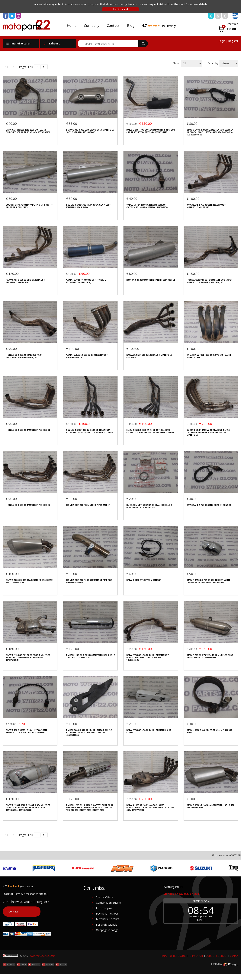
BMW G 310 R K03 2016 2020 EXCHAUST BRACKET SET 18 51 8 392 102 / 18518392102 (28, 131)
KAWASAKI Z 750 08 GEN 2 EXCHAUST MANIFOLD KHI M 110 (206, 206)
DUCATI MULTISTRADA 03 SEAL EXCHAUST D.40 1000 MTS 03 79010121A (149, 506)
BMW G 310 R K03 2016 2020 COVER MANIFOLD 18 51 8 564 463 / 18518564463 (90, 131)
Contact (113, 25)
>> (44, 67)
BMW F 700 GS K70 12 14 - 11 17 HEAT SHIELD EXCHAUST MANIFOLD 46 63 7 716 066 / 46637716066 (89, 732)
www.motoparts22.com (42, 955)
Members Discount (107, 919)
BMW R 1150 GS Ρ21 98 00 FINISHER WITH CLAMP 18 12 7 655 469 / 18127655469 (208, 581)
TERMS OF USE (195, 955)
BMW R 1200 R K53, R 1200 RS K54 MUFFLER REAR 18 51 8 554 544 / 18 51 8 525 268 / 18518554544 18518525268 (28, 807)
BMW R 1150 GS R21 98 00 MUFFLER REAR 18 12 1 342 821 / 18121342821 (90, 656)
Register (233, 41)
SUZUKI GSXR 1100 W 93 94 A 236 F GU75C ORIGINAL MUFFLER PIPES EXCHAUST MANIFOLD (208, 432)
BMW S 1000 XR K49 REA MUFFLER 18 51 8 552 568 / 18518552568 (29, 581)
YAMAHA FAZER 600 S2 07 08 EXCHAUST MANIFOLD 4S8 (87, 356)
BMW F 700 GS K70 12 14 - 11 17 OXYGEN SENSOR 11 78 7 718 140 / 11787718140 (26, 731)
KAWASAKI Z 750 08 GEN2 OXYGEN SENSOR (209, 505)
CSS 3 (23, 964)
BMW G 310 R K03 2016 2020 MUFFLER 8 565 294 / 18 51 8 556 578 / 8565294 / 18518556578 (150, 131)
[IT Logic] (230, 964)
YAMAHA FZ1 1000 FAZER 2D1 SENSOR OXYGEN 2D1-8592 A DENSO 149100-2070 (146, 206)
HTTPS (63, 964)
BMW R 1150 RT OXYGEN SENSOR (143, 580)
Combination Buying (108, 902)
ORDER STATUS (178, 955)
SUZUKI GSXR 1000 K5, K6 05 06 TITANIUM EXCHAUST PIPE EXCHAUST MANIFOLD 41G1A (90, 431)
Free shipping (104, 908)
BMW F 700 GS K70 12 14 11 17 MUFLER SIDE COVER (148, 731)
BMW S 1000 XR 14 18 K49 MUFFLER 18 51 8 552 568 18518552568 (210, 806)
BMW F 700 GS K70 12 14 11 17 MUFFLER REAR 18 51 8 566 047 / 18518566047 (210, 656)
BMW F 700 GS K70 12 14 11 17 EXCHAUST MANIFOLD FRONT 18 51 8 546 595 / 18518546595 (147, 657)
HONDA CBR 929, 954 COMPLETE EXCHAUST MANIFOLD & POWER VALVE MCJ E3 (210, 281)
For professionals (106, 924)
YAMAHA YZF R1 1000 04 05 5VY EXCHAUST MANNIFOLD (209, 356)
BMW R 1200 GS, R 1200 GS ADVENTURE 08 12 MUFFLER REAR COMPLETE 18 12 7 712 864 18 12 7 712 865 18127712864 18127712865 (89, 807)
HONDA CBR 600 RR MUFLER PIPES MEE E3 (28, 505)
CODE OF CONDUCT (216, 955)
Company (91, 25)
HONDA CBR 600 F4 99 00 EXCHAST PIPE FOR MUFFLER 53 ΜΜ (89, 581)
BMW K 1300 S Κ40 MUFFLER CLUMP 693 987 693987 (209, 731)
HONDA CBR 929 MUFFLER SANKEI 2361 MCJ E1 (150, 280)
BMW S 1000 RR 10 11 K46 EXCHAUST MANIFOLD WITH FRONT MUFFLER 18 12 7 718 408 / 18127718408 (150, 807)
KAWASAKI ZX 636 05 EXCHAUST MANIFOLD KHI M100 (149, 356)
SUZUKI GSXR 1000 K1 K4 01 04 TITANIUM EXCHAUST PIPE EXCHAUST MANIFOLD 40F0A (150, 431)
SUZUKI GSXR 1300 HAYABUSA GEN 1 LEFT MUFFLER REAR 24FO (88, 206)
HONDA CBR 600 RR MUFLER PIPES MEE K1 (88, 505)
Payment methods (107, 913)
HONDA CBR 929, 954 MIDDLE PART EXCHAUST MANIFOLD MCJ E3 (24, 356)
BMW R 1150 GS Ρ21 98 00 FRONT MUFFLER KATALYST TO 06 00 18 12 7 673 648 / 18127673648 (28, 657)
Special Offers (104, 897)
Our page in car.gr (107, 930)
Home (71, 25)
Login (221, 41)
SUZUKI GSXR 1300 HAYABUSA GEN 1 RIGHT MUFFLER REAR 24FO (29, 206)
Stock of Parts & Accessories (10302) (25, 894)
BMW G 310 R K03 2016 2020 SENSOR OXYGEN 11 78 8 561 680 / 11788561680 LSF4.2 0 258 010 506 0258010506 (210, 132)
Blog (130, 25)
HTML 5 (10, 964)
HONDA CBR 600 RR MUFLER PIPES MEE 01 (28, 430)
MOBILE (49, 964)
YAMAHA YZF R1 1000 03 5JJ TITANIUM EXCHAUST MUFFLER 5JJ (86, 281)
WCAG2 (36, 964)
